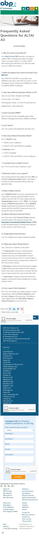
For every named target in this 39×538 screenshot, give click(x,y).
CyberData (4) (8, 351)
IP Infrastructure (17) (10, 336)
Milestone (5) (7, 379)
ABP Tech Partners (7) (10, 328)
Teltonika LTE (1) (9, 396)
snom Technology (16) (10, 394)
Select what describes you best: (16, 427)
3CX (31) (6, 347)
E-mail (7, 449)
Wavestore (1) (8, 401)
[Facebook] (10, 309)
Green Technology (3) (10, 334)
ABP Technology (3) (10, 341)
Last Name (9, 439)
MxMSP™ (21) (8, 386)
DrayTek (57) (7, 356)
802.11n (4, 75)
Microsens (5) (8, 377)
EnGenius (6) (7, 358)
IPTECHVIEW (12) (9, 369)
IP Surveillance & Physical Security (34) (16, 339)
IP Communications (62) (11, 330)
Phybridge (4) (7, 390)
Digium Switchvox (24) (10, 354)
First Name (9, 433)
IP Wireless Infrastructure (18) (13, 332)
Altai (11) (6, 349)
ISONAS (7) (7, 371)
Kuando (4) (7, 375)
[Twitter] (18, 309)
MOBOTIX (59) (8, 381)
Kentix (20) (7, 373)
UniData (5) (7, 399)
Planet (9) (6, 392)
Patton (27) (7, 388)
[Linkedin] (14, 309)
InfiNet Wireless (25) (10, 366)
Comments (9, 454)
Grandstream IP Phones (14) (13, 364)
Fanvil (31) (6, 362)
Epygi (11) (6, 360)
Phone (7, 444)
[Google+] (22, 309)
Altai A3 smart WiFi (11, 56)
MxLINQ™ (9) (8, 384)
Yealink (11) (7, 403)
